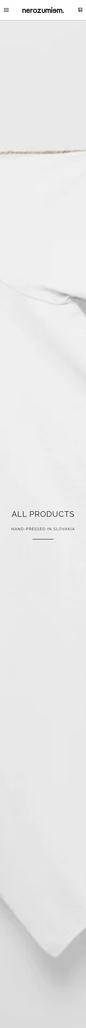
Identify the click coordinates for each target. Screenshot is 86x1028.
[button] (43, 524)
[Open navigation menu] (6, 10)
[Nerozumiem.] (43, 9)
